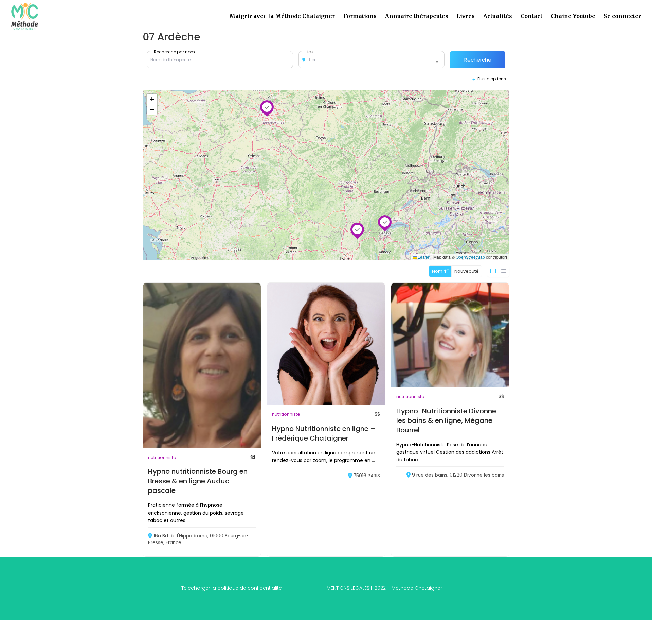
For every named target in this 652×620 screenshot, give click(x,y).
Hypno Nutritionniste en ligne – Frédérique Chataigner (323, 433)
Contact (531, 16)
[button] (357, 229)
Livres (466, 16)
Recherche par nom (174, 51)
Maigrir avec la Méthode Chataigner (282, 16)
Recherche (477, 59)
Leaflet (423, 257)
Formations (360, 16)
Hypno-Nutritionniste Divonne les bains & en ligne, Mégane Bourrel (446, 420)
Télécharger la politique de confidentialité (231, 588)
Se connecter (622, 16)
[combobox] (371, 60)
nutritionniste (162, 457)
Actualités (497, 16)
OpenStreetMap (470, 257)
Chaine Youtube (573, 16)
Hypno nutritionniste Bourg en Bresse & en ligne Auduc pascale (198, 481)
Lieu (309, 51)
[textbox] (371, 60)
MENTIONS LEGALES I (384, 588)
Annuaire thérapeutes (416, 16)
